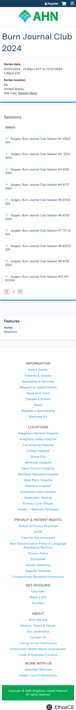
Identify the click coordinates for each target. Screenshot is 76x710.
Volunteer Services (38, 669)
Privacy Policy (38, 553)
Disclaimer (38, 559)
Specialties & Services (38, 381)
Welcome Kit (38, 416)
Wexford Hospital (38, 486)
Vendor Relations (38, 565)
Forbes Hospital (38, 451)
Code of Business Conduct (38, 655)
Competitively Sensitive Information (38, 577)
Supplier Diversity (38, 571)
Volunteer (38, 591)
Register (53, 3)
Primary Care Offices (38, 503)
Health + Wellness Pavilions (38, 509)
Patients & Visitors (38, 375)
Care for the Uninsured (38, 538)
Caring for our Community (38, 643)
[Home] (38, 15)
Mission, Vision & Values (38, 625)
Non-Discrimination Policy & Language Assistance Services (38, 545)
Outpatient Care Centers (38, 492)
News (38, 405)
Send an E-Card (38, 393)
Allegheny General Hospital (38, 433)
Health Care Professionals (38, 675)
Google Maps (27, 93)
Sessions (10, 332)
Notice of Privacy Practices (38, 526)
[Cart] (63, 6)
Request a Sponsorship (38, 411)
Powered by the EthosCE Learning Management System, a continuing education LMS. (60, 707)
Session (10, 127)
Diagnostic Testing (38, 497)
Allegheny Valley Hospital (38, 439)
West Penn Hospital (38, 480)
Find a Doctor (38, 370)
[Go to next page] (20, 291)
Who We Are (38, 620)
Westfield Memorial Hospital (38, 474)
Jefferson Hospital (38, 462)
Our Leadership (38, 631)
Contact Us (38, 637)
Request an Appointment (38, 387)
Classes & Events (38, 399)
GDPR (38, 532)
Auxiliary (38, 603)
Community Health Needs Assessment (38, 649)
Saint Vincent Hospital (38, 468)
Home (8, 327)
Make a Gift (38, 597)
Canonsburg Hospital (38, 445)
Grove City (38, 456)
